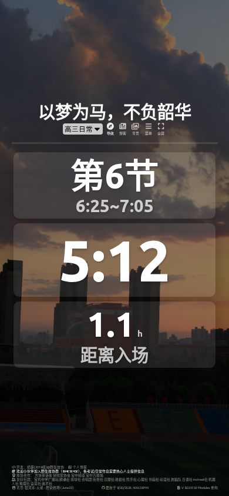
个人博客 (79, 467)
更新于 (127, 488)
